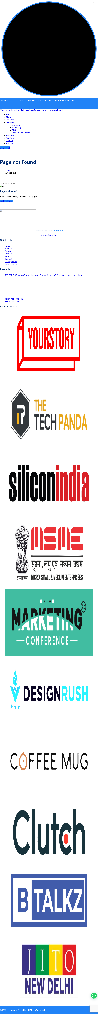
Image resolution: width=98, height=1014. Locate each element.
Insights (9, 143)
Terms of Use (11, 264)
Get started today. (49, 235)
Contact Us (5, 147)
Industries (10, 135)
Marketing (16, 127)
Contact (8, 259)
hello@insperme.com (64, 100)
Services (10, 122)
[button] (94, 996)
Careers (9, 140)
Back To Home (6, 201)
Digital (14, 130)
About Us (10, 117)
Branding (16, 125)
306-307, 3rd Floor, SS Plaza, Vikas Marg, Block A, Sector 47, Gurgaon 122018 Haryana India (43, 275)
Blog (7, 256)
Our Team (10, 119)
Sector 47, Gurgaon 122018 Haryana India (17, 100)
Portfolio (10, 138)
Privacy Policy (11, 261)
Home (8, 114)
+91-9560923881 (45, 100)
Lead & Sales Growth (21, 132)
